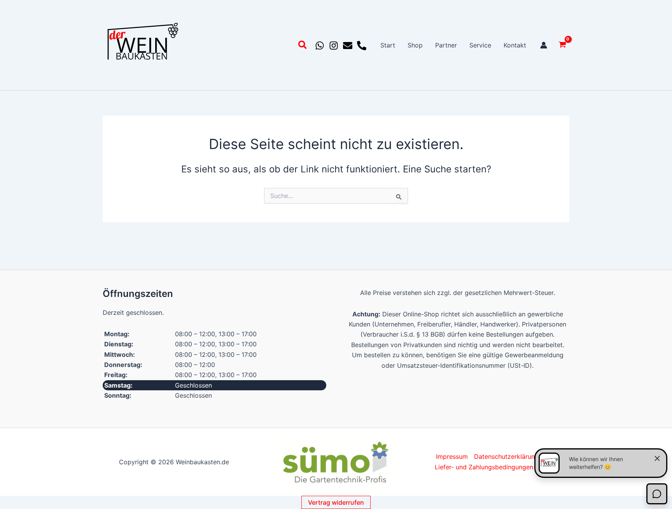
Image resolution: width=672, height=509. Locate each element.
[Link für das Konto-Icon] (543, 45)
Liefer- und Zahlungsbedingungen (484, 467)
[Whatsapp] (319, 45)
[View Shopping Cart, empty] (562, 45)
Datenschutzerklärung (506, 456)
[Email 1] (347, 45)
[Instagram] (333, 45)
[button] (303, 46)
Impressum (452, 456)
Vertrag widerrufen (336, 502)
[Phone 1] (361, 45)
